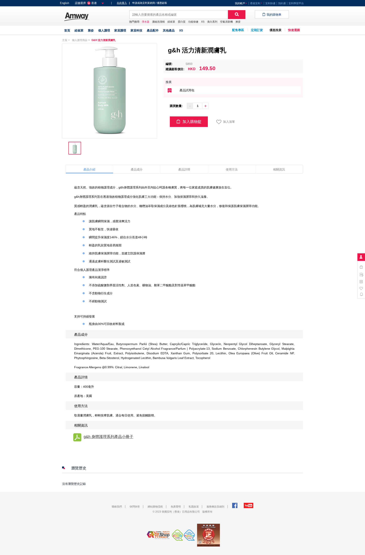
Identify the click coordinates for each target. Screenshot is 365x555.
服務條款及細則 (215, 506)
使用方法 (232, 169)
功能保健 (193, 21)
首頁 (67, 30)
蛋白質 (181, 21)
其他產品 (169, 30)
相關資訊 (279, 169)
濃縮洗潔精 (158, 21)
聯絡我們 (117, 506)
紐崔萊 (171, 21)
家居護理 (120, 30)
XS (202, 21)
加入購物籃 (191, 122)
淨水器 (145, 21)
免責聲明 (176, 506)
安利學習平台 (296, 3)
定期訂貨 (257, 30)
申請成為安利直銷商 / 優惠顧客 (148, 2)
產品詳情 (184, 169)
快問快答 (135, 506)
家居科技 (136, 30)
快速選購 (294, 30)
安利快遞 (270, 3)
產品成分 (137, 169)
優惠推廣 (275, 30)
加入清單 (229, 121)
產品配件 (153, 30)
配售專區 (238, 30)
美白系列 (212, 21)
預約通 (282, 3)
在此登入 (122, 2)
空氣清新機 (226, 21)
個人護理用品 (79, 40)
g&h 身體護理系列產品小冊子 (108, 437)
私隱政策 (194, 506)
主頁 (64, 40)
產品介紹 (89, 169)
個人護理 (104, 30)
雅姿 (238, 21)
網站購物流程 (155, 506)
